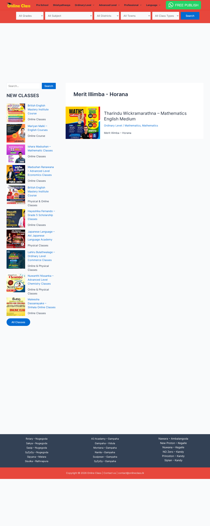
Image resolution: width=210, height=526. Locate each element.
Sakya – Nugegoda (36, 443)
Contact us (110, 473)
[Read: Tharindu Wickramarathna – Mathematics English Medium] (83, 122)
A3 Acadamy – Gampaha (105, 438)
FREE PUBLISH (186, 5)
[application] (92, 5)
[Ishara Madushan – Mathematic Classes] (16, 153)
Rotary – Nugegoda (36, 438)
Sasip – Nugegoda (36, 447)
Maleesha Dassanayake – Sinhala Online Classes (41, 303)
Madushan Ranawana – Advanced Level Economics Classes (41, 170)
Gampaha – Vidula (105, 443)
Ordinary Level (113, 125)
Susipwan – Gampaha (105, 456)
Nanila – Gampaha (105, 452)
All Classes (18, 322)
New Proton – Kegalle (173, 443)
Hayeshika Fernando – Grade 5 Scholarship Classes (41, 215)
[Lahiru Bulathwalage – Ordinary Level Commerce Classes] (16, 259)
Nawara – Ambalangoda (173, 438)
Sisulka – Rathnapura (36, 461)
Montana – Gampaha (105, 447)
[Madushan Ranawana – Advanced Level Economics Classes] (16, 174)
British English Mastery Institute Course (38, 109)
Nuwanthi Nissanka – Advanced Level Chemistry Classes (40, 279)
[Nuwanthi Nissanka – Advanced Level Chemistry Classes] (16, 283)
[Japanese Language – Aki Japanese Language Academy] (16, 239)
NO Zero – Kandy (173, 451)
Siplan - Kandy (173, 460)
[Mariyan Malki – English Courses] (16, 133)
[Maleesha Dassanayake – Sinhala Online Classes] (16, 306)
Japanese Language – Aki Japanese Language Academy (41, 235)
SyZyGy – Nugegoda (36, 452)
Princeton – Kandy (173, 456)
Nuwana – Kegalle (173, 447)
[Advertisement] (105, 48)
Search (48, 86)
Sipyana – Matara (36, 456)
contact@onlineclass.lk (131, 473)
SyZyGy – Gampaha (105, 461)
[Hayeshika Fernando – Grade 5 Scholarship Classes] (16, 218)
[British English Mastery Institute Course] (16, 112)
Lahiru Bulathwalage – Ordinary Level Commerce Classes (41, 256)
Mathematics (133, 125)
